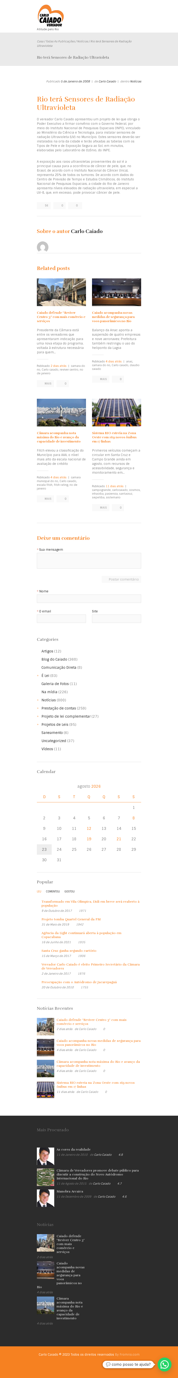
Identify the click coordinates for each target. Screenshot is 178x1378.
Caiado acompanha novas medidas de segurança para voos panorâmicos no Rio (113, 317)
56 (46, 205)
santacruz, (126, 494)
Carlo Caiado (107, 81)
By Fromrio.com (127, 1355)
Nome (43, 591)
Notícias (82, 41)
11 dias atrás (115, 486)
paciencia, (111, 494)
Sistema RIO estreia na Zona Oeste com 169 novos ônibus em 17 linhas (114, 437)
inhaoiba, (98, 494)
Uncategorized (53, 741)
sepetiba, (98, 497)
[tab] (39, 892)
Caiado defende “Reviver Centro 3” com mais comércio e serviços (61, 317)
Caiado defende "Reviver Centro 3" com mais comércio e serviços (71, 1244)
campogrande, (101, 490)
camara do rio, (101, 365)
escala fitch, (45, 485)
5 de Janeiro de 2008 (75, 81)
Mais (48, 383)
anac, (129, 361)
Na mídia (49, 692)
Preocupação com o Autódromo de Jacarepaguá (79, 982)
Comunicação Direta (58, 667)
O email (45, 611)
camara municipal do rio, (59, 479)
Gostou (69, 891)
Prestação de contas (58, 708)
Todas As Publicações (60, 41)
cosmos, (135, 490)
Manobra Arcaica (70, 1191)
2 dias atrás (59, 366)
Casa (40, 41)
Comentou (53, 891)
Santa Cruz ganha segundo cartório (68, 951)
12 (89, 828)
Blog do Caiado (54, 659)
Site (95, 611)
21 (119, 839)
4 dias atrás (114, 361)
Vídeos (47, 749)
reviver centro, (69, 370)
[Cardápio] (137, 11)
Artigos (47, 651)
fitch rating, (61, 485)
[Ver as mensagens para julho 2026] (42, 786)
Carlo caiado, (50, 370)
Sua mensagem (51, 550)
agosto (89, 786)
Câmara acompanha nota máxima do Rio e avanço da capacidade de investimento (59, 437)
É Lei (45, 675)
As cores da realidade (74, 1150)
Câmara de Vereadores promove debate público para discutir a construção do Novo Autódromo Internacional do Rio (98, 1174)
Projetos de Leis (54, 724)
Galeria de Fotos (55, 684)
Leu (39, 891)
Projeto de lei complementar (66, 716)
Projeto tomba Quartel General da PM (71, 919)
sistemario (113, 497)
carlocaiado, (120, 490)
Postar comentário (124, 579)
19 (89, 839)
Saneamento (52, 732)
